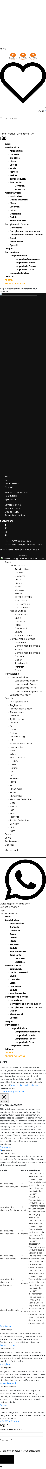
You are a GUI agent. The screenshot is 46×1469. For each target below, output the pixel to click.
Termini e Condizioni (15, 515)
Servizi (8, 480)
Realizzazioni (12, 483)
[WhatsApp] (25, 879)
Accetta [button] (19, 1091)
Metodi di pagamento (17, 492)
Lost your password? (29, 1450)
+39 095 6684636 (21, 540)
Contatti (9, 487)
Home (3, 133)
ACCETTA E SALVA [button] (9, 1421)
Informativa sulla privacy (24, 1085)
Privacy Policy (12, 508)
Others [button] (3, 1405)
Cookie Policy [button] (7, 1091)
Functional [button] (5, 1326)
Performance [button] (7, 1345)
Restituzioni (11, 495)
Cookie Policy (12, 511)
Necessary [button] (5, 1147)
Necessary (7, 1150)
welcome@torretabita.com (27, 544)
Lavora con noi (13, 504)
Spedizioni (10, 499)
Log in (7, 1460)
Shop (8, 476)
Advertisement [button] (8, 1383)
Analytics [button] (5, 1364)
